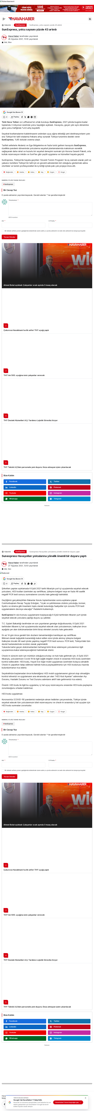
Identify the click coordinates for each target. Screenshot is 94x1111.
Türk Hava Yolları (10, 122)
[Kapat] (91, 8)
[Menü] (4, 19)
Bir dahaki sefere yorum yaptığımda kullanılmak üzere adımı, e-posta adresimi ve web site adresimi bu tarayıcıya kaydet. (45, 231)
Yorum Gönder (9, 237)
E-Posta (52, 221)
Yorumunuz (13, 200)
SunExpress (56, 122)
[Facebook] (4, 1104)
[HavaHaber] (21, 19)
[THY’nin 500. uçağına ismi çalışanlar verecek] (47, 355)
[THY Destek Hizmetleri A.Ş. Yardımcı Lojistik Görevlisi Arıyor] (47, 400)
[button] (90, 19)
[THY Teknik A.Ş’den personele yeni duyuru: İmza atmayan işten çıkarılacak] (47, 446)
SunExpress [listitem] (8, 184)
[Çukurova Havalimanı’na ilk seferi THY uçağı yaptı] (47, 310)
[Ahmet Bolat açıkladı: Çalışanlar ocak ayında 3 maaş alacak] (47, 265)
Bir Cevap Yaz (10, 190)
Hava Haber (13, 36)
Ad (3, 221)
